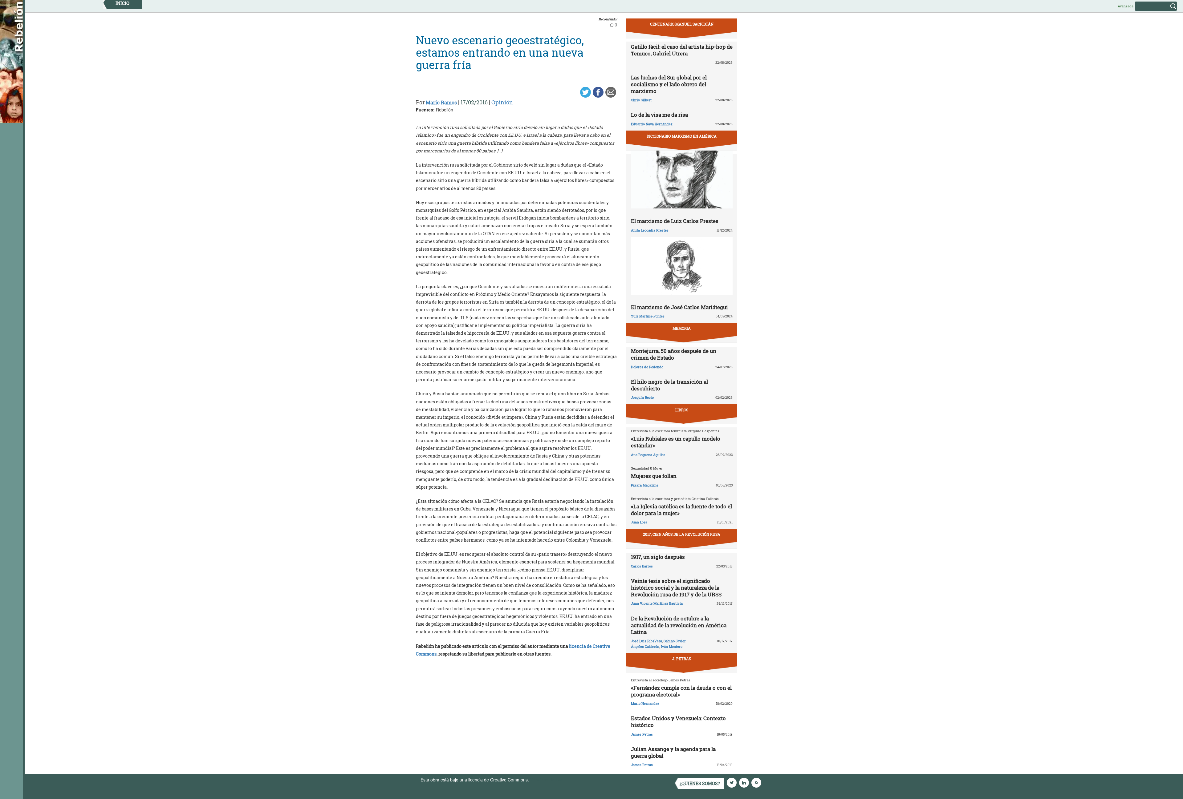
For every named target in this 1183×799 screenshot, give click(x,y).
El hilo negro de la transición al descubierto (669, 385)
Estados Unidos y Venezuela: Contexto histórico (678, 721)
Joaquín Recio (642, 397)
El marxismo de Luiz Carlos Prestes (674, 220)
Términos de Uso (546, 780)
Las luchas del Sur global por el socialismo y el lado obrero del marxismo (669, 84)
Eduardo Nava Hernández (652, 124)
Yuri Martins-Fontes (648, 316)
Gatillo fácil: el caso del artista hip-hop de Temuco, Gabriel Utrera (682, 50)
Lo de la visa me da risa (659, 114)
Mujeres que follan (654, 475)
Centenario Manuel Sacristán (681, 24)
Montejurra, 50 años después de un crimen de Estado (673, 354)
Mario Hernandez (645, 703)
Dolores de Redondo (647, 367)
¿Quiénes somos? (700, 783)
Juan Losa (639, 522)
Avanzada (1125, 6)
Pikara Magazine (644, 485)
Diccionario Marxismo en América (682, 136)
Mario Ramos (441, 102)
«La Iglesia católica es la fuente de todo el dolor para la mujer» (681, 510)
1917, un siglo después (658, 556)
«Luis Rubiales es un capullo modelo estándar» (675, 442)
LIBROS (681, 409)
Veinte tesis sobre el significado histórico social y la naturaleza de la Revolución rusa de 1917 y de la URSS (676, 587)
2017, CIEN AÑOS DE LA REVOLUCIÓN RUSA (681, 534)
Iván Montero (671, 646)
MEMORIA (682, 328)
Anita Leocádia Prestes (650, 230)
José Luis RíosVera (646, 641)
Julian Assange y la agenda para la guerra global (673, 752)
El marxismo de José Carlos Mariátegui (679, 307)
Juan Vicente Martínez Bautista (657, 603)
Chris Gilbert (641, 100)
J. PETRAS (681, 658)
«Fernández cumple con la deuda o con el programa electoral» (681, 691)
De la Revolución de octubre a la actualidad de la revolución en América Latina (678, 625)
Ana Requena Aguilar (648, 454)
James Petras (642, 734)
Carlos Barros (642, 566)
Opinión (502, 102)
